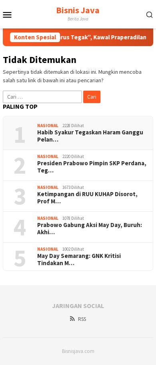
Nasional (47, 125)
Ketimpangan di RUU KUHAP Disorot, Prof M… (87, 198)
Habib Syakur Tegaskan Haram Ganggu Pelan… (90, 136)
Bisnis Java (78, 10)
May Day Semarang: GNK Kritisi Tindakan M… (79, 259)
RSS (82, 319)
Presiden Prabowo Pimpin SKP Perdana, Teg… (91, 167)
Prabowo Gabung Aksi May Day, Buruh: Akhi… (89, 228)
